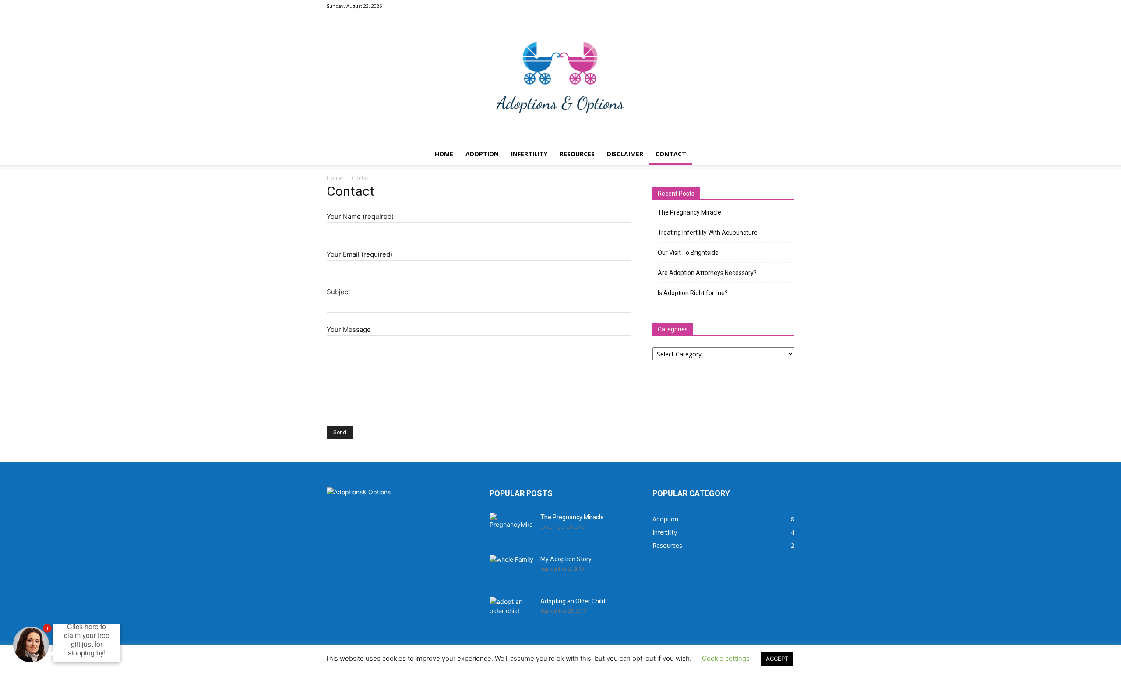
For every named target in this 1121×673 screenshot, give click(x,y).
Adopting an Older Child (572, 601)
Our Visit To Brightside (688, 252)
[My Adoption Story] (511, 570)
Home (444, 154)
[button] (783, 155)
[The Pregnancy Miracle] (511, 528)
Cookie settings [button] (726, 658)
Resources (577, 154)
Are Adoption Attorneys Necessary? (707, 272)
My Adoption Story (566, 559)
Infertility (529, 154)
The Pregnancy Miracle (689, 212)
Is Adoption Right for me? (693, 292)
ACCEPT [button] (777, 658)
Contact (671, 154)
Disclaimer (625, 154)
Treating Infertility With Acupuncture (708, 232)
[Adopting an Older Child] (511, 612)
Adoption (482, 154)
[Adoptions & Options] (560, 78)
